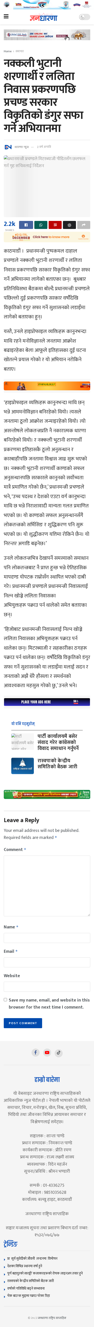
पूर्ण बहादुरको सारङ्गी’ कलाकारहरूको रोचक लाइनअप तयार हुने (45, 1273)
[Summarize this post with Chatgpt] (69, 225)
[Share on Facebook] (26, 225)
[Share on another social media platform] (83, 225)
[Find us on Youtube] (47, 1053)
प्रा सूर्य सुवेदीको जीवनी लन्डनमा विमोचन (33, 1258)
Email (11, 951)
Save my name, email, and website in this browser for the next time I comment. (49, 1004)
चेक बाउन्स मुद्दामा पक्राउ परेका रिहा (28, 1296)
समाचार (20, 51)
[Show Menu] (6, 16)
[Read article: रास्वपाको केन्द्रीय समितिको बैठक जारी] (22, 766)
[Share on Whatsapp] (40, 225)
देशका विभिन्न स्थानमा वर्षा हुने (24, 1266)
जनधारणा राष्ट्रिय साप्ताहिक (52, 1317)
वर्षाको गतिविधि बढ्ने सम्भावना (26, 1288)
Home (8, 51)
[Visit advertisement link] (47, 4)
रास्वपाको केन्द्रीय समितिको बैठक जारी (57, 763)
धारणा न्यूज (22, 147)
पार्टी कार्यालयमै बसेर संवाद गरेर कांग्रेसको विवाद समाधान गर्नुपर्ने (58, 742)
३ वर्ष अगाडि (44, 147)
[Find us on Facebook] (36, 1053)
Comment (15, 849)
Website (12, 975)
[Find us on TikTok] (59, 1053)
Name (11, 927)
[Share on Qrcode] (55, 225)
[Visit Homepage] (43, 17)
